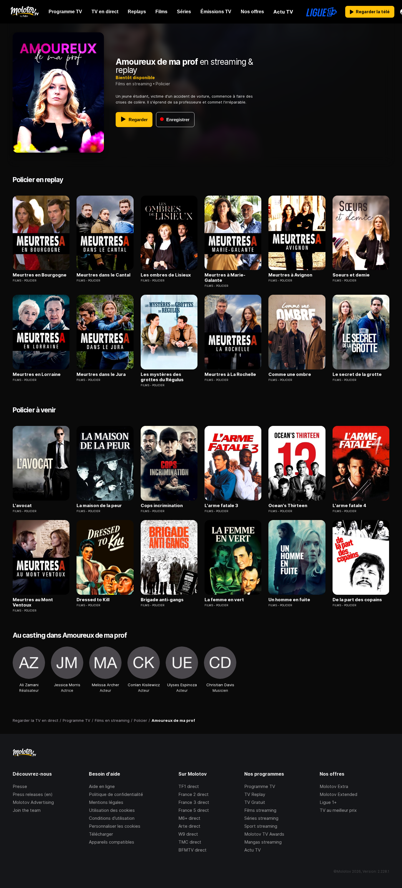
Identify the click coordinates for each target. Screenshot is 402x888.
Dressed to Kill (93, 599)
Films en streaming (134, 83)
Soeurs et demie (351, 275)
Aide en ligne (102, 786)
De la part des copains (357, 599)
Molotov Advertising (33, 802)
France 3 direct (193, 802)
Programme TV (259, 786)
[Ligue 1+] (321, 12)
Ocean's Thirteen (287, 505)
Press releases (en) (33, 794)
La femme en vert (224, 599)
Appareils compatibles (111, 842)
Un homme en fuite (289, 599)
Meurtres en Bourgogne (40, 275)
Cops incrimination (162, 505)
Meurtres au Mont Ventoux (33, 602)
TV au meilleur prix (338, 810)
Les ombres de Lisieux (166, 275)
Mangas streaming (263, 842)
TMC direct (189, 842)
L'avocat (22, 505)
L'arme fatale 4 (349, 505)
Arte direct (189, 826)
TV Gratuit (254, 802)
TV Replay (254, 794)
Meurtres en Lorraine (37, 374)
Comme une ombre (289, 374)
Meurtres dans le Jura (101, 374)
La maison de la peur (99, 505)
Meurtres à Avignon (290, 275)
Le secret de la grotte (357, 374)
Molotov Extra (334, 786)
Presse (20, 786)
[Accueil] (24, 12)
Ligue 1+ (328, 802)
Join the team (27, 810)
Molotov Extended (338, 794)
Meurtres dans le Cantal (103, 275)
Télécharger (101, 834)
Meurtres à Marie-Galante (225, 277)
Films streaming (260, 810)
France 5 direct (193, 810)
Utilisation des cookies (112, 810)
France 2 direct (193, 794)
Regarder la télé (373, 11)
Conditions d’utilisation (111, 818)
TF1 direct (188, 786)
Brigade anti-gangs (162, 599)
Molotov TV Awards (264, 834)
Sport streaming (260, 826)
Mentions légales (106, 802)
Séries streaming (261, 818)
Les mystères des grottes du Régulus (162, 377)
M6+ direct (189, 818)
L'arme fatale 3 (221, 505)
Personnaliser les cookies (114, 826)
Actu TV (252, 850)
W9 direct (188, 834)
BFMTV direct (192, 850)
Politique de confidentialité (116, 794)
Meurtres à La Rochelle (230, 374)
